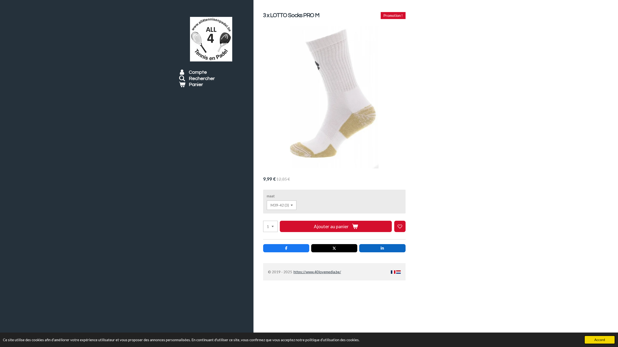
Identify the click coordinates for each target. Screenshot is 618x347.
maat (271, 196)
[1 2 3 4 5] (270, 226)
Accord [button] (599, 340)
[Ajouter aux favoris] (400, 226)
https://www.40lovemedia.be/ (317, 272)
